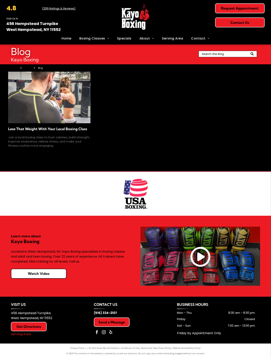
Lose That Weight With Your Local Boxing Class (47, 129)
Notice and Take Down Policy (156, 347)
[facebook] (97, 332)
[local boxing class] (49, 97)
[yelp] (111, 332)
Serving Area (21, 334)
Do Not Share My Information (104, 347)
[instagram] (104, 332)
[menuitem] (66, 38)
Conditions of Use (130, 347)
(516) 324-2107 (105, 313)
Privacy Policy (77, 347)
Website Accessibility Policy (187, 347)
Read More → (18, 152)
